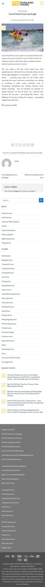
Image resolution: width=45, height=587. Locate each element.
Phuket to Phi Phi (8, 429)
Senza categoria (7, 234)
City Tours (5, 277)
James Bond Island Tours (11, 470)
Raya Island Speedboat (10, 479)
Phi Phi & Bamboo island (11, 446)
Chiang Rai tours (8, 273)
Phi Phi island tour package (12, 434)
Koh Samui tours (8, 307)
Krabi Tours (6, 311)
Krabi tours (6, 535)
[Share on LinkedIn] (32, 145)
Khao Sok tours (7, 302)
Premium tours (7, 336)
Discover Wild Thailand (10, 222)
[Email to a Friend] (24, 145)
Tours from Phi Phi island (11, 358)
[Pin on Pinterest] (28, 145)
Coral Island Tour (8, 55)
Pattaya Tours (7, 315)
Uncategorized (7, 362)
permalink (39, 153)
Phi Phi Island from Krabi (11, 442)
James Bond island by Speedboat (14, 466)
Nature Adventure (8, 230)
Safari (4, 345)
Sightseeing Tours (8, 239)
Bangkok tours (7, 260)
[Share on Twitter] (20, 145)
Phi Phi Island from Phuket (12, 438)
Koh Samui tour (7, 515)
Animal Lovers (7, 213)
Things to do (6, 243)
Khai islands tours (8, 539)
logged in (17, 191)
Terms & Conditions (21, 569)
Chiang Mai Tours (8, 268)
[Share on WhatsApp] (12, 145)
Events (4, 226)
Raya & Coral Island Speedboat (13, 474)
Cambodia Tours (8, 264)
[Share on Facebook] (16, 145)
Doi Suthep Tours (8, 494)
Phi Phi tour (6, 507)
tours (4, 353)
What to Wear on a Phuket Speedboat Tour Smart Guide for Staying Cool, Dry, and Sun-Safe (25, 411)
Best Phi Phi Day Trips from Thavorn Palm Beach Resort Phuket (23, 385)
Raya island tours (8, 341)
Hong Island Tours (8, 526)
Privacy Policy (8, 569)
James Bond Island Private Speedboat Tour (18, 455)
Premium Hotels (8, 332)
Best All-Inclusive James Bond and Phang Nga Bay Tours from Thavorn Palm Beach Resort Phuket (24, 393)
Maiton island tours (9, 530)
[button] (3, 3)
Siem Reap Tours (8, 349)
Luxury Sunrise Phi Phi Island (12, 451)
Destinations (22, 11)
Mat (32, 20)
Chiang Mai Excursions (10, 503)
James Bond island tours (11, 294)
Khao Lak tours (7, 298)
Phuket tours (6, 328)
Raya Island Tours (8, 483)
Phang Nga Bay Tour (9, 319)
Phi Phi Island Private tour (11, 459)
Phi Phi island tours (9, 324)
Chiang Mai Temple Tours (11, 498)
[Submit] (41, 200)
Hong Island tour (8, 285)
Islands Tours (6, 290)
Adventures (6, 256)
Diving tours (6, 281)
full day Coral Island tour (28, 69)
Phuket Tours (7, 548)
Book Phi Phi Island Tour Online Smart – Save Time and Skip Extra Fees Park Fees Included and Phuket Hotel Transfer (25, 403)
